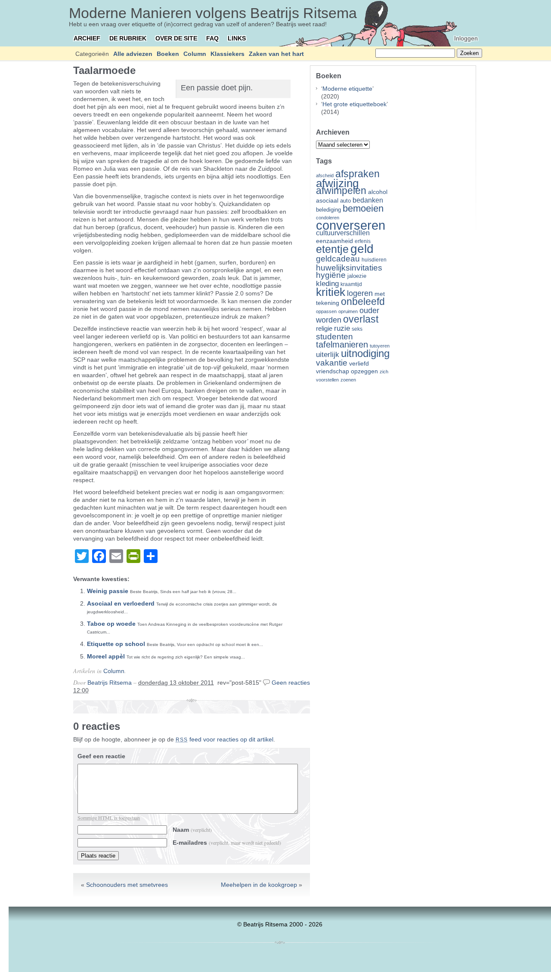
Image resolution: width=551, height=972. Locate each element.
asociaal (327, 200)
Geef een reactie (101, 756)
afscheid (325, 175)
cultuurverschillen (343, 233)
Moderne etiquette (347, 88)
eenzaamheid (334, 241)
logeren (360, 293)
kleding (327, 284)
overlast (360, 319)
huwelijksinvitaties (349, 267)
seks (357, 329)
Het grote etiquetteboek (354, 104)
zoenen (348, 379)
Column (194, 53)
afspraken (357, 173)
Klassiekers (227, 53)
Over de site (176, 38)
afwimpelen (341, 190)
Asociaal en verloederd (121, 603)
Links (237, 38)
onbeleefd (363, 301)
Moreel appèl (106, 656)
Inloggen (466, 38)
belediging (328, 210)
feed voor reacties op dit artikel (224, 739)
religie (324, 328)
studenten (334, 336)
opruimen (348, 311)
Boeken (168, 53)
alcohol (377, 192)
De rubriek (127, 38)
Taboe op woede (111, 623)
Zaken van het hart (276, 53)
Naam (192, 829)
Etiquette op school (116, 643)
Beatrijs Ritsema (109, 682)
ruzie (342, 328)
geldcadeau (338, 258)
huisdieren (374, 260)
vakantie (331, 362)
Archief (87, 38)
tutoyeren (380, 345)
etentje (332, 249)
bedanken (368, 200)
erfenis (363, 241)
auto (345, 201)
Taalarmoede (104, 70)
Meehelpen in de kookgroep (259, 884)
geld (362, 248)
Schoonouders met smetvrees (127, 884)
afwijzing (337, 183)
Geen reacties (291, 682)
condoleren (327, 217)
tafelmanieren (342, 344)
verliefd (359, 363)
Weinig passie (107, 591)
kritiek (330, 292)
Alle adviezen (132, 53)
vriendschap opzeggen (347, 371)
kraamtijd (351, 284)
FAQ (212, 38)
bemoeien (363, 208)
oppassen (326, 311)
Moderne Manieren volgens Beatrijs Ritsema (213, 13)
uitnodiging (365, 353)
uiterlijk (327, 355)
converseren (350, 225)
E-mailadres (227, 842)
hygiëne (331, 275)
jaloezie (356, 276)
